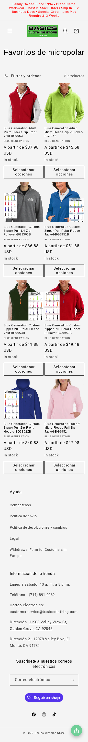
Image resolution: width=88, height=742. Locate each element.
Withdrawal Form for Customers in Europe (38, 553)
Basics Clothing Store (50, 733)
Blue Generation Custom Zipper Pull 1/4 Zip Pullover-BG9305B (22, 230)
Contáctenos (20, 505)
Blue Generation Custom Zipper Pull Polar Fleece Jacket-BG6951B (62, 230)
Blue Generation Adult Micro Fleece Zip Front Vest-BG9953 (20, 132)
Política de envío (23, 516)
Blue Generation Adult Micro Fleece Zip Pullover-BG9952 (63, 132)
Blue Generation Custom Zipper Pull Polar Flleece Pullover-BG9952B (62, 329)
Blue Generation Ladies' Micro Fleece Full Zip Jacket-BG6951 (62, 427)
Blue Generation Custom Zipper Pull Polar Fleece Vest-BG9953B (22, 329)
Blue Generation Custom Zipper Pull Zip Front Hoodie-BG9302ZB (22, 427)
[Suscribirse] (72, 680)
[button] (9, 31)
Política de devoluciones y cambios (38, 527)
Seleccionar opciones (24, 172)
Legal (14, 538)
